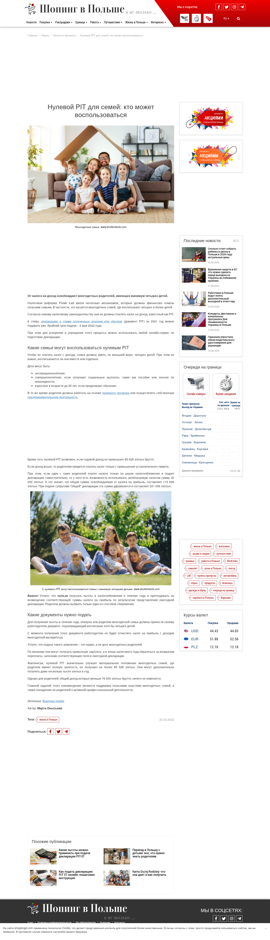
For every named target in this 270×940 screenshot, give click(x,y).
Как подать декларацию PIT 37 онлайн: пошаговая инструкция (77, 875)
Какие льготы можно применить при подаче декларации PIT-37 (74, 853)
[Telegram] (242, 7)
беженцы (227, 583)
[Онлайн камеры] (184, 18)
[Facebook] (219, 7)
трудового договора (115, 393)
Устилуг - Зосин (192, 422)
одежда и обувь (197, 590)
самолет (192, 568)
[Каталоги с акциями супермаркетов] (208, 18)
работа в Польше (210, 561)
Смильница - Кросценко (197, 462)
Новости (31, 22)
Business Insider (53, 701)
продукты (210, 583)
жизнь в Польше (48, 719)
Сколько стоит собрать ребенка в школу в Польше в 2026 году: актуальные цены (222, 253)
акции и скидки (200, 553)
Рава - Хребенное (193, 435)
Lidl (188, 575)
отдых (194, 583)
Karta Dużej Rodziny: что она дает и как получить (149, 873)
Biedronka (232, 561)
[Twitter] (226, 7)
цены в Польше (213, 568)
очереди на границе (224, 590)
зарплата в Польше (203, 597)
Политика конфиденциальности (54, 922)
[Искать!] (238, 18)
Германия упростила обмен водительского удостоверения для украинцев (221, 341)
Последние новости (202, 240)
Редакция (105, 922)
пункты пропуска (206, 575)
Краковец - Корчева (195, 449)
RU (226, 18)
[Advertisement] (135, 69)
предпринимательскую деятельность (53, 397)
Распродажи (63, 22)
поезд (231, 568)
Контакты (119, 922)
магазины (224, 546)
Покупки (45, 22)
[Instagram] (234, 7)
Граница (80, 22)
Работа (94, 22)
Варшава (226, 597)
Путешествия (112, 22)
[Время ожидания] (196, 18)
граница (190, 561)
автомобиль (230, 575)
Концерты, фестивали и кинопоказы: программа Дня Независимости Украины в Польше (222, 319)
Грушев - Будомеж (194, 442)
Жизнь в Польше (135, 22)
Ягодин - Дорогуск (194, 415)
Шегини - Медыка (193, 455)
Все (236, 241)
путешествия (223, 553)
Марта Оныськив (49, 708)
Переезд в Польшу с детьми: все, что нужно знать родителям (148, 853)
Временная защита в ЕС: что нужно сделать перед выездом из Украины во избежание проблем (223, 275)
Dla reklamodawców (86, 922)
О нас (30, 922)
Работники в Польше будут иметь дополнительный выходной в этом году (221, 297)
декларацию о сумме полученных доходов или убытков (81, 321)
